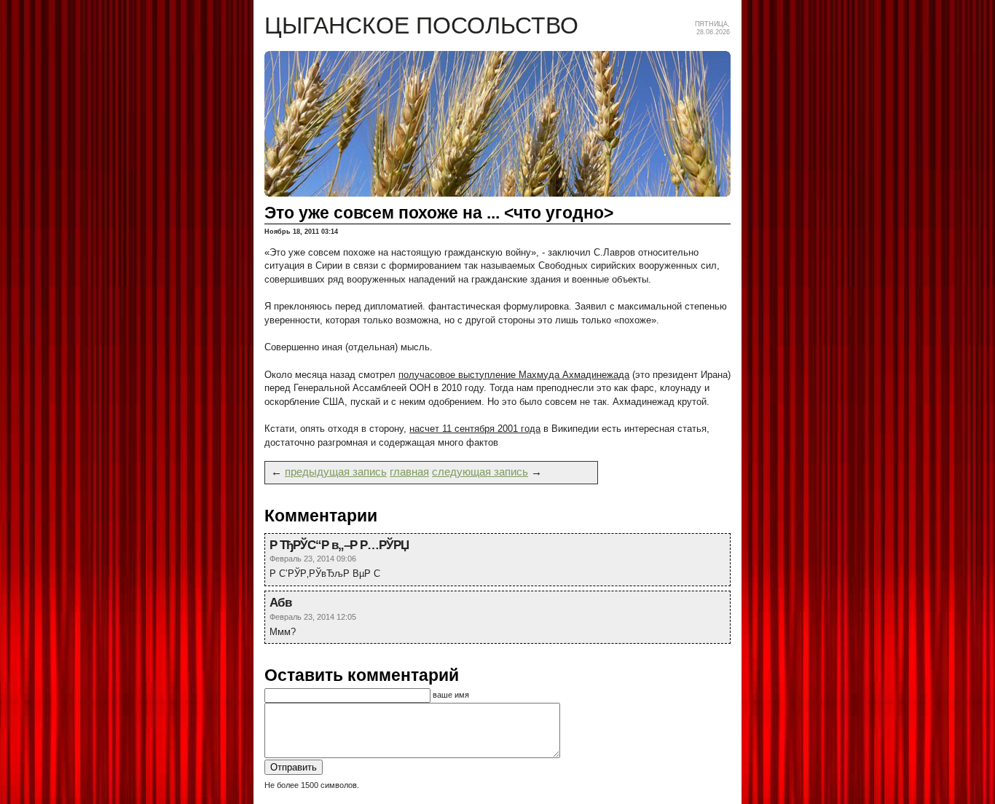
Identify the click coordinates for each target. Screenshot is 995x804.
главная (409, 472)
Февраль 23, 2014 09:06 (313, 558)
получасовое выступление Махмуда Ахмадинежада (513, 374)
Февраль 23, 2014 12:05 (313, 616)
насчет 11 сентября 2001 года (474, 428)
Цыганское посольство (421, 25)
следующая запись (480, 472)
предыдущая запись (336, 472)
